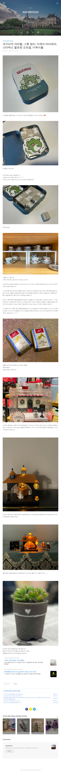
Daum (30, 770)
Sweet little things (8, 41)
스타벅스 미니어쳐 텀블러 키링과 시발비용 (13, 694)
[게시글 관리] (10, 684)
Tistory (39, 770)
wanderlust (31, 12)
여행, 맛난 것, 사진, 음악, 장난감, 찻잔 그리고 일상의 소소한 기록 (21, 748)
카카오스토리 (30, 709)
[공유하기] (8, 684)
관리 (38, 32)
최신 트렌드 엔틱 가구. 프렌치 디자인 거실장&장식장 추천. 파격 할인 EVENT (23, 663)
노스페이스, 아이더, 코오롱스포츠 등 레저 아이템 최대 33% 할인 (22, 674)
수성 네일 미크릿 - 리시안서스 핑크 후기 (12, 695)
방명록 (28, 32)
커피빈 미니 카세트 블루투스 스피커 (11, 700)
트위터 (34, 709)
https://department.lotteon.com (12, 669)
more (57, 716)
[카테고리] (3, 3)
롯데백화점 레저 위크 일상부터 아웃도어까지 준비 (20, 672)
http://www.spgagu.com (10, 657)
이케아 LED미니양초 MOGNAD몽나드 (12, 702)
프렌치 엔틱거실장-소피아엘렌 (14, 660)
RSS (33, 32)
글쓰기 (22, 32)
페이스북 (26, 709)
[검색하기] (57, 3)
